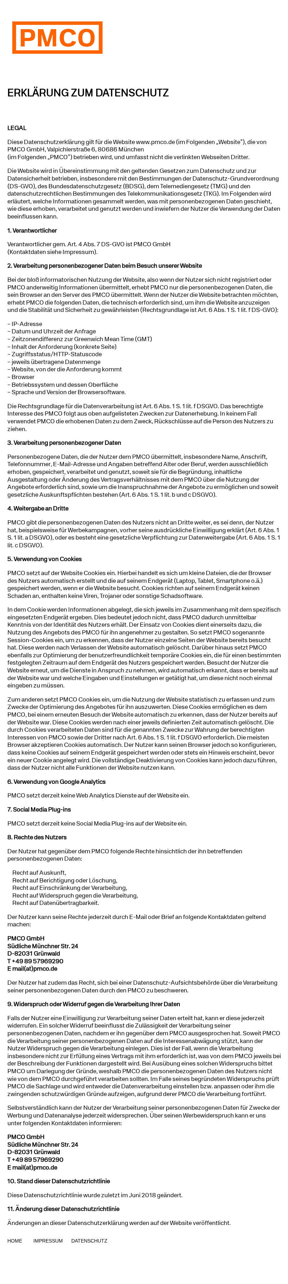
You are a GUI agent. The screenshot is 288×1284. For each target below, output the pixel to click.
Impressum (47, 1241)
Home (16, 1241)
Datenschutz (89, 1241)
